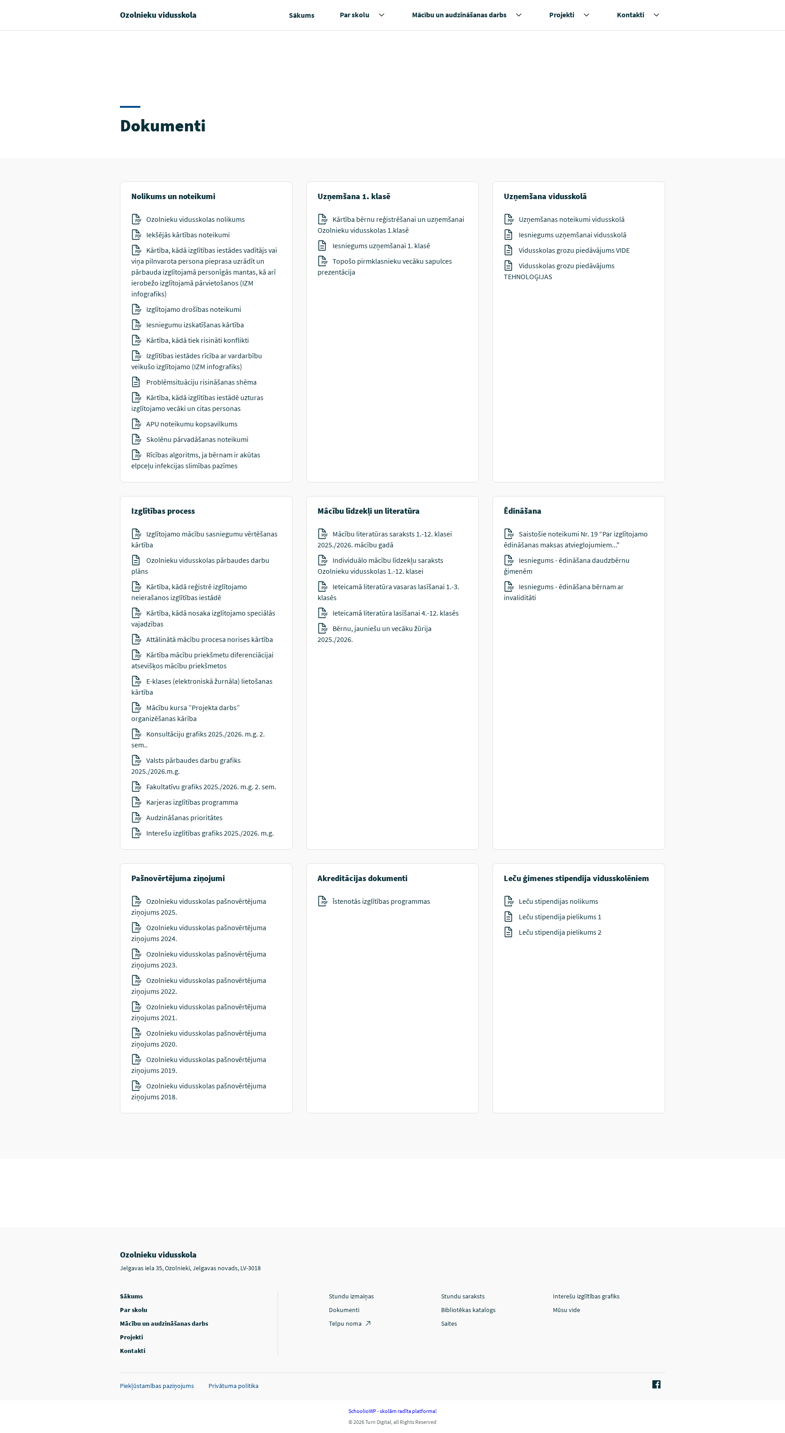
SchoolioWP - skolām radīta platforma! (392, 1411)
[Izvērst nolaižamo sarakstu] (381, 15)
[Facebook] (655, 1385)
